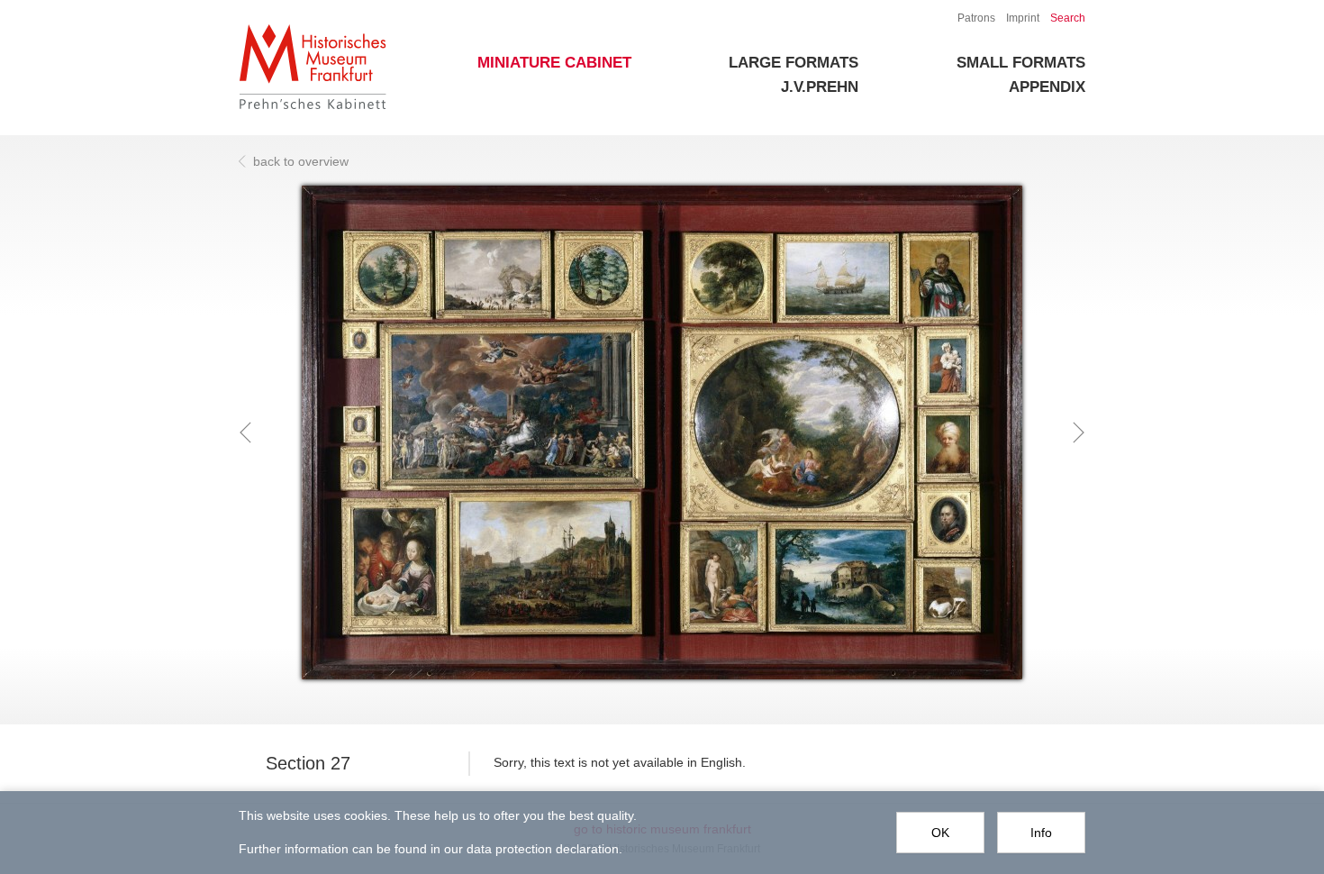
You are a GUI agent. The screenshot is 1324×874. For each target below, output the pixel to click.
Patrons (976, 18)
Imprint (1022, 18)
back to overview (301, 161)
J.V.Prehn (819, 87)
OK (940, 832)
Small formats (1021, 62)
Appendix (1047, 87)
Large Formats (793, 62)
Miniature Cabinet (554, 62)
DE (937, 18)
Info (1041, 832)
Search (1067, 18)
